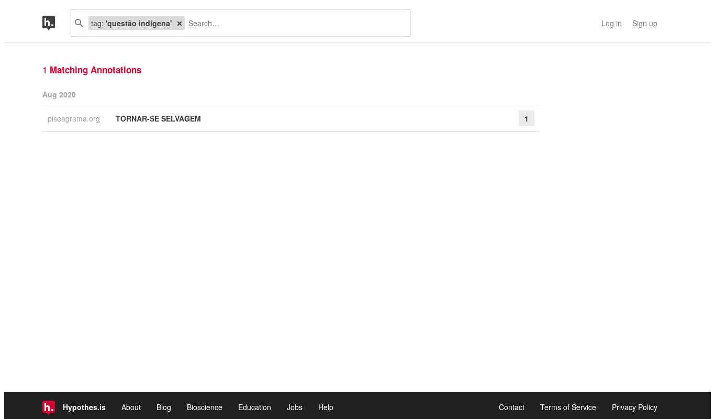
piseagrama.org (75, 118)
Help (325, 407)
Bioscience (204, 407)
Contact (511, 407)
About (131, 407)
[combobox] (294, 23)
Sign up (644, 23)
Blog (164, 407)
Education (254, 407)
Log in (611, 23)
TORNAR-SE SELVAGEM (158, 118)
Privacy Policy (634, 407)
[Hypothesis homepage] (56, 23)
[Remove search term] (179, 23)
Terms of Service (568, 407)
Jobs (295, 407)
